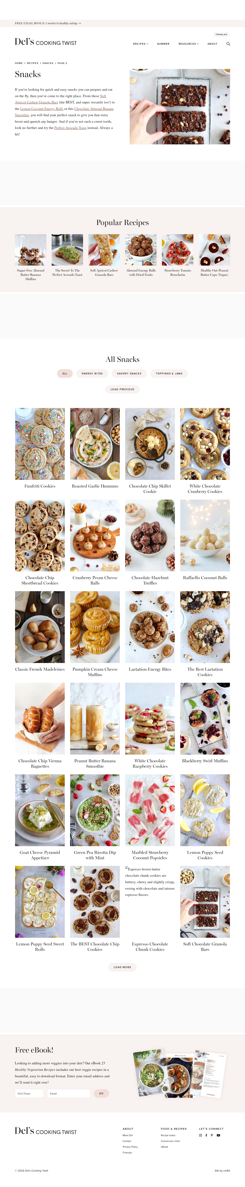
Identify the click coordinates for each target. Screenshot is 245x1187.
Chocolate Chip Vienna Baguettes (40, 763)
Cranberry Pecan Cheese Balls (95, 580)
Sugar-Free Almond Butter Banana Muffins (30, 274)
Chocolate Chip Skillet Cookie (150, 488)
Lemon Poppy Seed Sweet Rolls (40, 946)
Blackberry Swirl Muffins (205, 760)
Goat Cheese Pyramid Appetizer (40, 855)
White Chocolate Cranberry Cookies (205, 488)
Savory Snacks (129, 373)
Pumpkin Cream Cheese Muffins (95, 672)
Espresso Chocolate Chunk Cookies (150, 946)
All (64, 373)
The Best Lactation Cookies (205, 672)
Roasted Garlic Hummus (95, 486)
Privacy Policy (130, 1147)
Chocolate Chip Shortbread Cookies (40, 580)
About (213, 44)
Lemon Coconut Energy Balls (41, 108)
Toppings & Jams (169, 373)
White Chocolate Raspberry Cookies (150, 763)
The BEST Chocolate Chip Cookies (94, 946)
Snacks (48, 63)
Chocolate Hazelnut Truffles (150, 580)
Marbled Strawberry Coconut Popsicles (150, 855)
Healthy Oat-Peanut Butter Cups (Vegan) (214, 272)
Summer (163, 44)
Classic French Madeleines (40, 669)
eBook (164, 1147)
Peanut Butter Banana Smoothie (95, 763)
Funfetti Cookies (39, 486)
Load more (122, 967)
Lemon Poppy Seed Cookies (205, 855)
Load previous (123, 389)
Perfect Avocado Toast (70, 127)
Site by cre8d (222, 1170)
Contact (127, 1141)
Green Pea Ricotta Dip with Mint (95, 855)
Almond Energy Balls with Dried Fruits (141, 272)
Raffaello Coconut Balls (205, 577)
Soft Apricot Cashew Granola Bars (104, 272)
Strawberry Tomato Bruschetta (177, 272)
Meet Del (128, 1135)
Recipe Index (168, 1135)
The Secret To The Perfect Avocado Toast (67, 272)
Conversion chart (170, 1141)
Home (19, 63)
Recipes (139, 44)
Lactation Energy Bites (150, 669)
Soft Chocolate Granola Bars (205, 946)
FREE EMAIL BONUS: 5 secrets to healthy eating (46, 23)
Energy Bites (92, 373)
